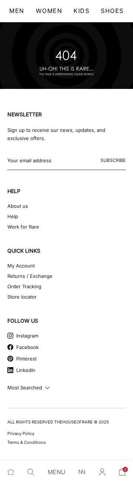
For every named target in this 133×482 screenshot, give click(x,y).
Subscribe (113, 160)
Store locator (22, 297)
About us (17, 206)
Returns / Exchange (29, 276)
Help (12, 216)
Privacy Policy (20, 433)
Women (49, 10)
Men (16, 10)
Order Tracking (24, 286)
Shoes (112, 10)
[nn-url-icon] (82, 472)
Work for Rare (23, 227)
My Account (21, 266)
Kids (81, 10)
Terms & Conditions (26, 442)
